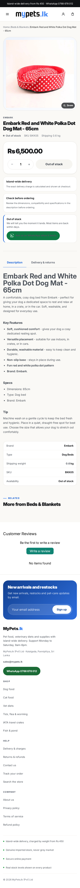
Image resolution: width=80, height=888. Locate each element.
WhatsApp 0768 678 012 (22, 671)
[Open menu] (7, 14)
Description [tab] (15, 262)
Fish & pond (10, 730)
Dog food (8, 689)
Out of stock (54, 164)
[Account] (63, 14)
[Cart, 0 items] (72, 14)
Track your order (13, 773)
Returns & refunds (14, 756)
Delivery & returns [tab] (43, 262)
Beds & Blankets (20, 27)
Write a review (40, 551)
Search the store (13, 781)
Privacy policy (11, 808)
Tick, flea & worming (15, 714)
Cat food (8, 697)
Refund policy (11, 824)
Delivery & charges (14, 748)
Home (6, 27)
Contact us (9, 765)
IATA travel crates (13, 722)
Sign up (62, 609)
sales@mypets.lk (13, 661)
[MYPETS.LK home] (32, 14)
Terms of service (13, 816)
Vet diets (8, 705)
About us (8, 799)
